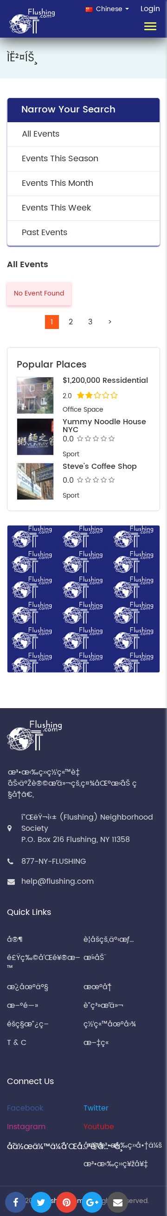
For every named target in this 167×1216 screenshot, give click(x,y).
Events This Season (60, 158)
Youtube (99, 1127)
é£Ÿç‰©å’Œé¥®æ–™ (43, 963)
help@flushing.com (57, 881)
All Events (40, 134)
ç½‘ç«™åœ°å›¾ (110, 1024)
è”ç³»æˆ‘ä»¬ (103, 1005)
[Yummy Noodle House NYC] (35, 436)
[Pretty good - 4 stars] (104, 438)
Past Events (44, 232)
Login (150, 9)
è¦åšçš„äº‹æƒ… (109, 939)
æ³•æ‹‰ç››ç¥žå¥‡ (116, 1164)
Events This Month (57, 183)
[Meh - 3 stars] (96, 438)
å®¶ (15, 939)
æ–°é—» (22, 1005)
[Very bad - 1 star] (80, 438)
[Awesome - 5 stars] (112, 438)
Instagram (26, 1127)
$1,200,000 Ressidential (105, 381)
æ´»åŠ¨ (94, 958)
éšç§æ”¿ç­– (28, 1024)
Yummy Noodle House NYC (104, 426)
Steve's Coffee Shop (100, 466)
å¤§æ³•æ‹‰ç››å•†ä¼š (123, 1145)
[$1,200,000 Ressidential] (35, 395)
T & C (16, 1043)
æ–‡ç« (97, 1043)
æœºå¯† (98, 987)
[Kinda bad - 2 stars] (88, 438)
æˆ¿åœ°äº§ (27, 987)
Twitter (96, 1108)
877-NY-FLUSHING (53, 861)
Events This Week (56, 208)
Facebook (25, 1108)
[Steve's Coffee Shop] (35, 481)
